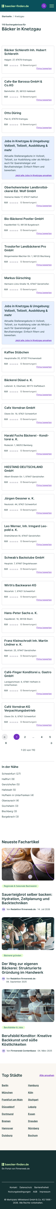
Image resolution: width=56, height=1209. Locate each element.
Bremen (6, 1121)
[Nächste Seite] (51, 743)
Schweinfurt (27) (11, 773)
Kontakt (13, 1187)
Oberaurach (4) (10, 800)
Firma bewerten (44, 68)
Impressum (45, 1191)
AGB (35, 1191)
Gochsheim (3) (10, 805)
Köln (30, 1092)
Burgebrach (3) (10, 816)
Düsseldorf (8, 1106)
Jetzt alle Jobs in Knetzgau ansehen (33, 175)
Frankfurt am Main (12, 1099)
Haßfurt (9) (8, 779)
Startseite (7, 16)
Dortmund (7, 1113)
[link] (28, 60)
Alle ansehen (46, 1075)
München (7, 1092)
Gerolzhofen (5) (11, 784)
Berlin (5, 1085)
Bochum (33, 1135)
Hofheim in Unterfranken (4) (18, 795)
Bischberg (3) (9, 811)
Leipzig (32, 1106)
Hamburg (33, 1085)
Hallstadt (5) (9, 789)
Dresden (33, 1121)
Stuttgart (33, 1099)
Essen (31, 1113)
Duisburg (7, 1135)
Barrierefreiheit (41, 1187)
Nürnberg (33, 1128)
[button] (43, 5)
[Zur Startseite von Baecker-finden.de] (15, 6)
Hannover (7, 1128)
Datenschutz (26, 1187)
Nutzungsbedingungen (19, 1191)
